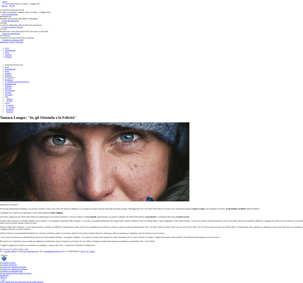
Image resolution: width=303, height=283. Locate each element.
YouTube (9, 112)
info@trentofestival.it (31, 251)
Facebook (9, 105)
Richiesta (8, 57)
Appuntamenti (10, 50)
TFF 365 (8, 88)
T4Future (8, 86)
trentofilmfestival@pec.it (53, 251)
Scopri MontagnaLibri (10, 21)
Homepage (4, 42)
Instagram (9, 110)
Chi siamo (19, 42)
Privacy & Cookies (88, 251)
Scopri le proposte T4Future (12, 27)
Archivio (12, 42)
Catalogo (8, 55)
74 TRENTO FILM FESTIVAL (17, 82)
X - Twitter (10, 107)
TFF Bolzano (10, 90)
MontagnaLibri (10, 84)
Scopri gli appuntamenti (11, 34)
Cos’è (7, 48)
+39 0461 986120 (10, 251)
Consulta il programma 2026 (13, 40)
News (7, 53)
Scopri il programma (10, 14)
